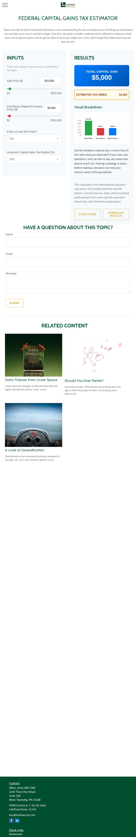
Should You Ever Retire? (84, 381)
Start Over (87, 214)
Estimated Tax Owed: (91, 94)
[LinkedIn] (17, 820)
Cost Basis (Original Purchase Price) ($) (24, 108)
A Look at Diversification (24, 450)
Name (9, 234)
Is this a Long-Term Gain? (22, 131)
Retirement (15, 834)
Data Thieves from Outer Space (31, 380)
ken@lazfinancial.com (22, 815)
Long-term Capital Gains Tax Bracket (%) (31, 152)
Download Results (116, 214)
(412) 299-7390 (26, 788)
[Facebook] (11, 820)
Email (9, 253)
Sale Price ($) (15, 80)
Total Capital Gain (102, 71)
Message (11, 273)
